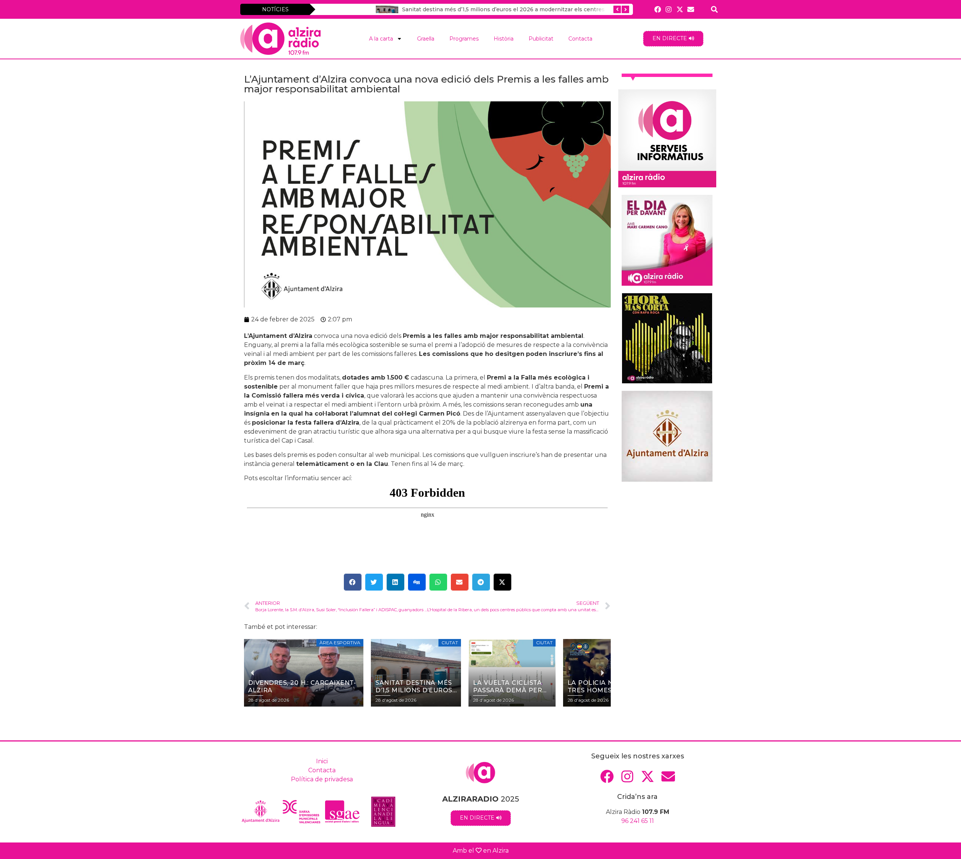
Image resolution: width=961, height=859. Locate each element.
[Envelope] (690, 9)
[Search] (714, 9)
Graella (425, 38)
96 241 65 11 (637, 820)
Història (504, 38)
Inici (322, 761)
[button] (353, 582)
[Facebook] (658, 9)
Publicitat (541, 38)
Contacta (580, 38)
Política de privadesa (322, 779)
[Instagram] (668, 9)
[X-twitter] (679, 9)
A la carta (381, 38)
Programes (464, 38)
